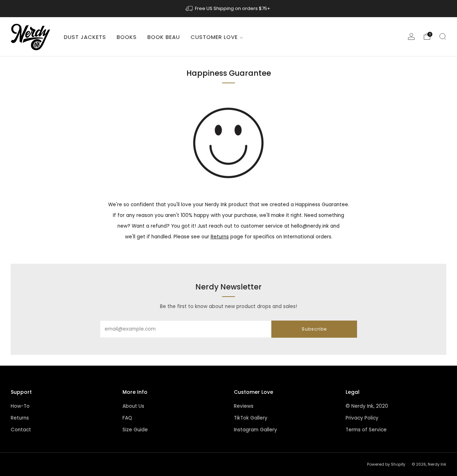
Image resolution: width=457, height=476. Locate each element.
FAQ (127, 418)
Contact (21, 429)
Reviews (243, 406)
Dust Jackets (85, 37)
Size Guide (135, 429)
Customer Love (214, 37)
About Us (133, 406)
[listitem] (228, 8)
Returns (220, 236)
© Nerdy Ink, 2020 (367, 406)
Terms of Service (366, 429)
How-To (20, 406)
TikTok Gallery (250, 418)
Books (127, 37)
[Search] (442, 36)
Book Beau (163, 37)
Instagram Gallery (255, 429)
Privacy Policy (362, 418)
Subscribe (314, 329)
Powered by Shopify (386, 464)
